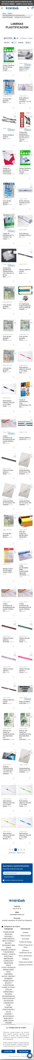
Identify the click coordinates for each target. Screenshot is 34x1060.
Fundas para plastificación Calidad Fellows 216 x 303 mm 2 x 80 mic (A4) (8, 272)
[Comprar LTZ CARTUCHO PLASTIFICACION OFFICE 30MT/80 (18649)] (29, 314)
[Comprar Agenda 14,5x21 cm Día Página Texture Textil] (13, 581)
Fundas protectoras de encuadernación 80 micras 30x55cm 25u (25, 607)
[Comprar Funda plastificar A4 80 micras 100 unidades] (29, 478)
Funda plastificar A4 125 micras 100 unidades (25, 502)
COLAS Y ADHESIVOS (9, 967)
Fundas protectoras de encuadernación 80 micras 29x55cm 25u (9, 439)
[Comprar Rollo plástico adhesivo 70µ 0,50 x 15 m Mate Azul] (29, 843)
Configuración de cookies (12, 926)
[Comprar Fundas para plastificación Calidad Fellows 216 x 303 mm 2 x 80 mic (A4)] (13, 281)
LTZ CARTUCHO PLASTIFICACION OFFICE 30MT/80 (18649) (25, 306)
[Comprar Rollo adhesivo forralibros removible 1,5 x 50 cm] (29, 108)
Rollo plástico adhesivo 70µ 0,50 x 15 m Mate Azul (25, 836)
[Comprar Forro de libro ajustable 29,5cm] (13, 344)
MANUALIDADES (8, 970)
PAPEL (8, 972)
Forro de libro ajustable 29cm (7, 100)
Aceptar (8, 1051)
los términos (19, 880)
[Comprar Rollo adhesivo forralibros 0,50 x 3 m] (29, 243)
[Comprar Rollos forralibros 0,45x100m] (29, 708)
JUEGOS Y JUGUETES (8, 954)
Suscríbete (9, 877)
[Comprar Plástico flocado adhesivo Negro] (13, 478)
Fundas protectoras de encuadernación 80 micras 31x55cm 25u (9, 607)
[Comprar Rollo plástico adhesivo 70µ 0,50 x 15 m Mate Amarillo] (13, 843)
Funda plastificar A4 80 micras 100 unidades (24, 472)
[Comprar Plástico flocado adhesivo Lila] (13, 677)
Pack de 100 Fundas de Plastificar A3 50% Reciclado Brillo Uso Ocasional (25, 735)
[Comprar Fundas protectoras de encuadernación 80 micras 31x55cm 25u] (13, 615)
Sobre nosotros (25, 936)
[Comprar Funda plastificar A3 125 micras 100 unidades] (13, 509)
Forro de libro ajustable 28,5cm (7, 202)
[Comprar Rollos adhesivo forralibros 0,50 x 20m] (29, 209)
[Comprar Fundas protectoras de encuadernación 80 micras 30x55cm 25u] (29, 615)
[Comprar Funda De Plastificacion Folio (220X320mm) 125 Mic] (29, 411)
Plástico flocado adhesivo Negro (8, 472)
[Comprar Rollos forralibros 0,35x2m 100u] (13, 145)
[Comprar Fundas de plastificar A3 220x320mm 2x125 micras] (13, 178)
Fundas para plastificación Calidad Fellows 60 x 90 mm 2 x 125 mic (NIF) (24, 136)
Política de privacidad (14, 1056)
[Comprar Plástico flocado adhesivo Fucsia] (29, 677)
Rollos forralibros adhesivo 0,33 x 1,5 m (24, 69)
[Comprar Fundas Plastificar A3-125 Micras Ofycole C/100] (29, 178)
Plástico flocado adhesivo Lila (8, 670)
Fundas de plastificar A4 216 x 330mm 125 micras (8, 236)
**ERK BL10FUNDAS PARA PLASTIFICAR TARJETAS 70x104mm (24, 571)
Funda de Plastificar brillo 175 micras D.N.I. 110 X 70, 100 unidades (8, 770)
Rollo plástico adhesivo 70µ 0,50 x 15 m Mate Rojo (25, 370)
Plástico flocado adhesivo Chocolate (8, 640)
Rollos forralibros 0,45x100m (25, 702)
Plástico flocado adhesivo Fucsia (24, 670)
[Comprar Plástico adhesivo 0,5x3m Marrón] (13, 708)
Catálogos (25, 959)
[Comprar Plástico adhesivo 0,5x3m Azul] (29, 281)
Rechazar (23, 1051)
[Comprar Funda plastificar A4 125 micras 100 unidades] (29, 509)
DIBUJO (8, 965)
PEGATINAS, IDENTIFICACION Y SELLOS (8, 1009)
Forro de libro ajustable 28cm (7, 306)
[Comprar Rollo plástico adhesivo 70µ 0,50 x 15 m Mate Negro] (13, 411)
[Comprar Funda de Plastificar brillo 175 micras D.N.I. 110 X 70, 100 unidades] (13, 778)
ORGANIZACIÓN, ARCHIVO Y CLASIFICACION (8, 983)
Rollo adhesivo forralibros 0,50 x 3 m (25, 235)
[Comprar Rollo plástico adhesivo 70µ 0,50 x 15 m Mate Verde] (29, 811)
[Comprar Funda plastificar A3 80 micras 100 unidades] (29, 778)
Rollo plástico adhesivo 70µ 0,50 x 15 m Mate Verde (25, 803)
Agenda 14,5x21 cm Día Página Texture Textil (8, 571)
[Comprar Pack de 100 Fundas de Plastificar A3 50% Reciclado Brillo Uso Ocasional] (29, 744)
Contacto (25, 932)
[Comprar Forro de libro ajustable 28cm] (13, 314)
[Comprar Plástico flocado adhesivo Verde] (29, 646)
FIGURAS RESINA (8, 932)
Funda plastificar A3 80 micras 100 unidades (24, 770)
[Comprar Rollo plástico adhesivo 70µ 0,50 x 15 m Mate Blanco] (13, 811)
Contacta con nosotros (25, 965)
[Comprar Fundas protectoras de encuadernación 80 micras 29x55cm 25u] (13, 447)
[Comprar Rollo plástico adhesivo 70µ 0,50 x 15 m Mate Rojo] (29, 377)
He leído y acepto (14, 880)
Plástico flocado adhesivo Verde (24, 640)
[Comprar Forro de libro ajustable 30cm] (13, 377)
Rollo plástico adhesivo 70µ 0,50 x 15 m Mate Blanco (9, 803)
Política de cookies (26, 1056)
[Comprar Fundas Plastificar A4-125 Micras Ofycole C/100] (13, 75)
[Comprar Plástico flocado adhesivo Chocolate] (13, 646)
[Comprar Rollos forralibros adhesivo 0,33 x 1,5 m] (29, 75)
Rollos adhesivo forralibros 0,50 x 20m (24, 202)
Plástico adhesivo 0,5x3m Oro (25, 438)
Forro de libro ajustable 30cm (7, 370)
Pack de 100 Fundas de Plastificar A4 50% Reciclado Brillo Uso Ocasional (9, 735)
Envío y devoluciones (25, 956)
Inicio (4, 13)
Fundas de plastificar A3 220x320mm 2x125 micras (9, 171)
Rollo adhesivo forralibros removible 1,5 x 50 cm (25, 100)
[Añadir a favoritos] (14, 51)
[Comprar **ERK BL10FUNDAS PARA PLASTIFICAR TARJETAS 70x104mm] (29, 581)
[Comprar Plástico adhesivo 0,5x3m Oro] (29, 447)
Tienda (10, 13)
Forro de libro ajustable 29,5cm (7, 338)
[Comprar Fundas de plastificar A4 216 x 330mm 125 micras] (13, 243)
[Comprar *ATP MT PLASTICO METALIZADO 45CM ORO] (29, 543)
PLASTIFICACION (7, 17)
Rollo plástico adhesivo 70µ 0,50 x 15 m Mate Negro (9, 403)
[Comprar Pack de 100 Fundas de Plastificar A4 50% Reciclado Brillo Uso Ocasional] (13, 744)
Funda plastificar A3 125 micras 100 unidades (9, 502)
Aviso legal (25, 939)
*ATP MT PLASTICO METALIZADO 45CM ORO (23, 535)
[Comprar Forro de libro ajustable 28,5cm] (13, 209)
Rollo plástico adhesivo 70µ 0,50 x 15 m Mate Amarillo (9, 836)
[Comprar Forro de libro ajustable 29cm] (13, 108)
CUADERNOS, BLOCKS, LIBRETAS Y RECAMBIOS (8, 976)
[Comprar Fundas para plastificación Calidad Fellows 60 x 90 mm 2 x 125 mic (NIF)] (29, 145)
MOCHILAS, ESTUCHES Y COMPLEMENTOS (8, 936)
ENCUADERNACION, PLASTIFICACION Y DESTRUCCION (8, 998)
